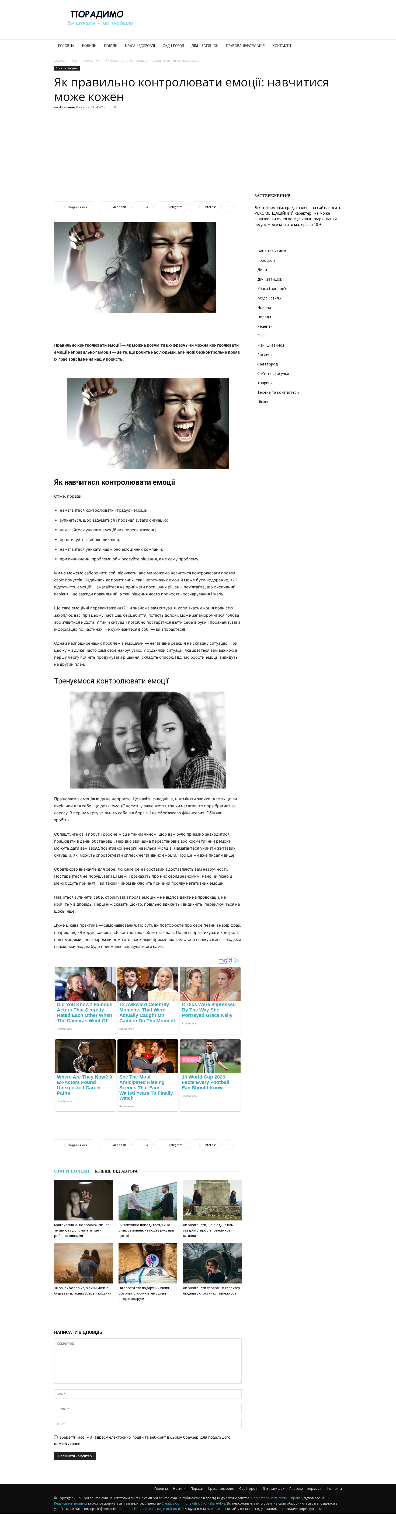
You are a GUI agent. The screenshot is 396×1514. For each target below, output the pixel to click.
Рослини (265, 354)
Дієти (262, 269)
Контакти (281, 46)
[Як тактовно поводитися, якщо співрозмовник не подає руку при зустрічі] (148, 1200)
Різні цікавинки (270, 345)
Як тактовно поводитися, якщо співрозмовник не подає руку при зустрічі (146, 1230)
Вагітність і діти (271, 250)
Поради (110, 46)
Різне (262, 335)
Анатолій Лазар (72, 107)
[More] (228, 206)
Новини (89, 46)
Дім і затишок (205, 46)
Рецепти (265, 326)
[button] (335, 46)
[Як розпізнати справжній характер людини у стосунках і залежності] (212, 1263)
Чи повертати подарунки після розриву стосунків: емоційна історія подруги (144, 1293)
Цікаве (263, 401)
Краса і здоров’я (140, 46)
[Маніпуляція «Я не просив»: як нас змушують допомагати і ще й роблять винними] (83, 1200)
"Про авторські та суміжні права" (276, 1498)
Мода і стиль (269, 298)
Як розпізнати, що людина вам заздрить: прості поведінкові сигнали (208, 1230)
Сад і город (173, 46)
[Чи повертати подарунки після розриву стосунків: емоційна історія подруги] (148, 1263)
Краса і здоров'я (272, 288)
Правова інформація (245, 46)
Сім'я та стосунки (85, 60)
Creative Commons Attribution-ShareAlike (193, 1503)
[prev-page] (142, 1309)
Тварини (265, 382)
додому (60, 60)
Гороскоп (266, 260)
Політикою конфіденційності (157, 1508)
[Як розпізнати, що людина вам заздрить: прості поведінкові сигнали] (212, 1200)
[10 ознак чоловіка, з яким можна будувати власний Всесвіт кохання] (83, 1263)
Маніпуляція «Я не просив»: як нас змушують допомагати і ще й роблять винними (81, 1230)
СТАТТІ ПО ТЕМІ (71, 1171)
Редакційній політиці (70, 1503)
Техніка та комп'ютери (278, 392)
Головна (66, 46)
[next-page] (151, 1309)
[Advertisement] (244, 20)
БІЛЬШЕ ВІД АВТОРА (116, 1171)
